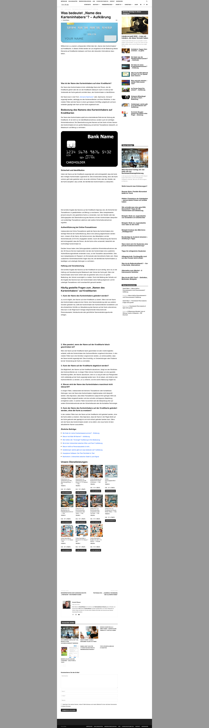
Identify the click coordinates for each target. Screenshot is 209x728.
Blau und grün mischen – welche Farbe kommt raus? (139, 82)
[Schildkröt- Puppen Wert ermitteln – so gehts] (126, 50)
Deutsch (95, 4)
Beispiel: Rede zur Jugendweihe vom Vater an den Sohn (134, 224)
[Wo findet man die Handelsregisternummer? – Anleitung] (126, 59)
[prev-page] (62, 666)
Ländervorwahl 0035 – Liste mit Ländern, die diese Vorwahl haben (135, 37)
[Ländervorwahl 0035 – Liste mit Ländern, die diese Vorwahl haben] (135, 25)
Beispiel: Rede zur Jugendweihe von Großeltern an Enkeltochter (134, 217)
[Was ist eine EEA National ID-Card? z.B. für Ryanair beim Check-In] (126, 74)
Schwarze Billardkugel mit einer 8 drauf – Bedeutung (138, 97)
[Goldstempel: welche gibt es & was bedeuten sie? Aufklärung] (126, 105)
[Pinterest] (144, 5)
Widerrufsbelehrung (85, 1)
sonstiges (128, 4)
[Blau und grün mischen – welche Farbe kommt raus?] (126, 83)
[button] (147, 1)
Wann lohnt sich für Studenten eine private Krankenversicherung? (87, 648)
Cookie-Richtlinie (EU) (102, 1)
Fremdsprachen (107, 4)
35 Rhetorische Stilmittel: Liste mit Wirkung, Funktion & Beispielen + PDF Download (134, 313)
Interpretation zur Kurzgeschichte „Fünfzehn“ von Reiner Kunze (73, 594)
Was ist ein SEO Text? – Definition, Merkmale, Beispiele (134, 278)
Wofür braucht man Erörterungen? (134, 186)
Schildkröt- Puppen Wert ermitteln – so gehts (139, 50)
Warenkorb (119, 1)
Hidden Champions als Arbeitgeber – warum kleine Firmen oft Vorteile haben (108, 628)
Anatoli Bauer (66, 20)
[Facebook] (73, 615)
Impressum (64, 1)
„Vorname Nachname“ (87, 97)
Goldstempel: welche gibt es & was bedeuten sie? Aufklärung (139, 105)
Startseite (87, 4)
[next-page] (65, 666)
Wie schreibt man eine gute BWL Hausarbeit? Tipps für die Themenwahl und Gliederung (134, 209)
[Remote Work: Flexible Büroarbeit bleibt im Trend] (89, 632)
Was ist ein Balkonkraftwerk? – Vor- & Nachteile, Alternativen (135, 264)
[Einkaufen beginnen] (141, 5)
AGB (94, 1)
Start (62, 9)
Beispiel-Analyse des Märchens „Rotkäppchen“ (133, 231)
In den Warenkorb (66, 492)
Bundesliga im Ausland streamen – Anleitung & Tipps (68, 660)
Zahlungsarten (72, 1)
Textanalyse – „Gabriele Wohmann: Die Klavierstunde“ (105, 594)
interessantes (68, 9)
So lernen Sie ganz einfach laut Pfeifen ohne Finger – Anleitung (139, 113)
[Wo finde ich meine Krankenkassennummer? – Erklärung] (126, 66)
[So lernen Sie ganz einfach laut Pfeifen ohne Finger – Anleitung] (125, 114)
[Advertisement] (89, 68)
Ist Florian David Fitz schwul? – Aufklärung (138, 89)
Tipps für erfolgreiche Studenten (134, 251)
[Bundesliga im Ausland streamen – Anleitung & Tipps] (70, 651)
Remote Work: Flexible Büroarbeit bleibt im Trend (134, 192)
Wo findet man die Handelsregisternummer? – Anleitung (139, 58)
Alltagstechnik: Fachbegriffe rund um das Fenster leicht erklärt (134, 257)
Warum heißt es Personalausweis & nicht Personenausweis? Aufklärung (134, 290)
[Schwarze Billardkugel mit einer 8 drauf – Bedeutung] (126, 97)
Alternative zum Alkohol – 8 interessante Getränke (132, 271)
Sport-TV (118, 4)
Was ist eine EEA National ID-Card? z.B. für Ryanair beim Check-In (139, 74)
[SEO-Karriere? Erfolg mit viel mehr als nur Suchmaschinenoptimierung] (70, 632)
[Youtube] (147, 5)
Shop (136, 4)
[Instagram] (76, 615)
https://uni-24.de (76, 604)
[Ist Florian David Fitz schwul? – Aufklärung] (126, 90)
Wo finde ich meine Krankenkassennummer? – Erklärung (139, 66)
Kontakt (112, 1)
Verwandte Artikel (68, 623)
